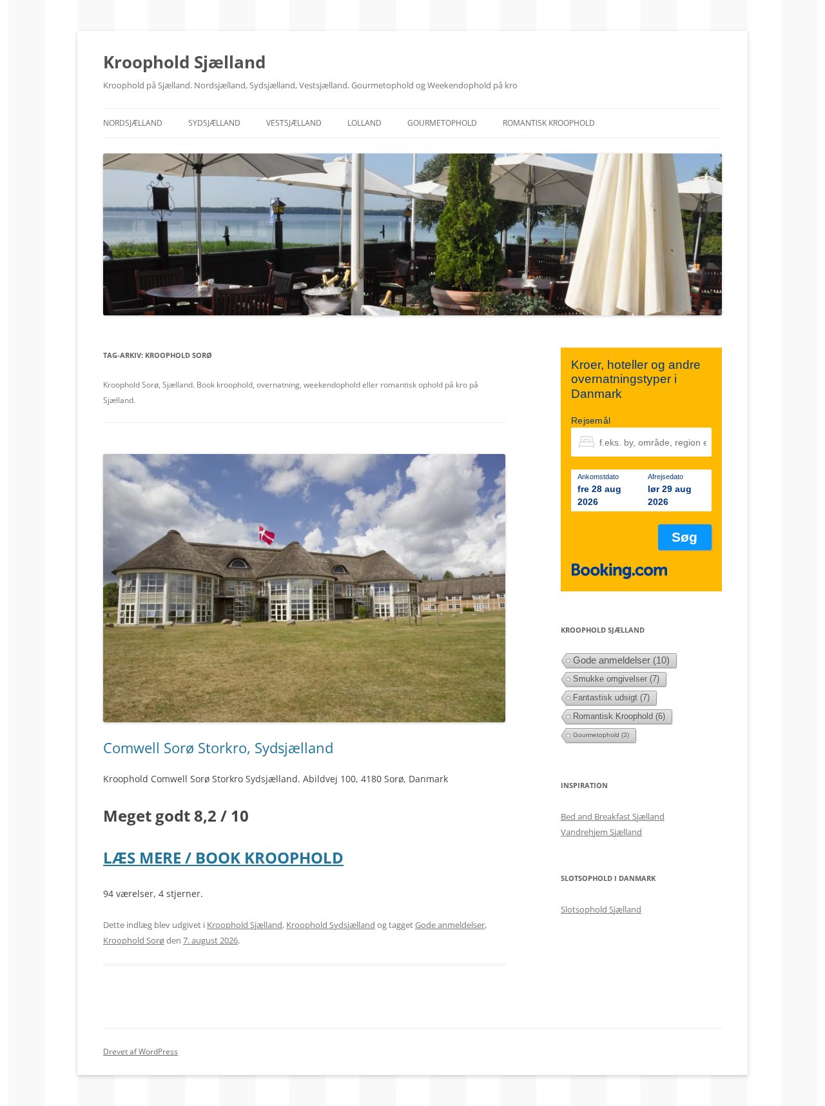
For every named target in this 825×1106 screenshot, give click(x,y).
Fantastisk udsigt (611, 697)
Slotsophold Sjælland (601, 909)
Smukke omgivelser (616, 679)
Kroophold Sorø (133, 940)
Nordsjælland (132, 122)
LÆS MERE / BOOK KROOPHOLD (223, 857)
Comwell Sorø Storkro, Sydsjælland (218, 747)
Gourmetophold (442, 122)
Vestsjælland (294, 122)
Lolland (364, 122)
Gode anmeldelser (450, 925)
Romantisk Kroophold (549, 122)
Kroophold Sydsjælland (330, 925)
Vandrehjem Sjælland (601, 832)
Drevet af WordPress (140, 1051)
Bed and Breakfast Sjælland (613, 816)
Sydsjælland (214, 122)
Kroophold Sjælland (184, 62)
